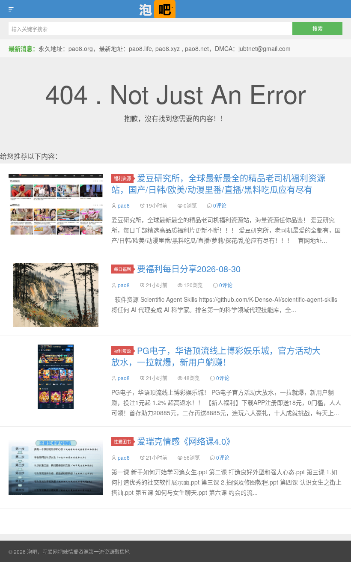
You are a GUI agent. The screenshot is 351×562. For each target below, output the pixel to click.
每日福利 (122, 269)
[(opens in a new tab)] (56, 204)
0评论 (219, 205)
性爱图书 (122, 441)
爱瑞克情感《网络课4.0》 (186, 441)
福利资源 (122, 178)
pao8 (124, 205)
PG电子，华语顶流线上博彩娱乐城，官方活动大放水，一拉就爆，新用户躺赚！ (216, 356)
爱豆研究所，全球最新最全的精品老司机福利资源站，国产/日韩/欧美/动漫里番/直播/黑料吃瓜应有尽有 (218, 184)
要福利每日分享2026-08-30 (189, 268)
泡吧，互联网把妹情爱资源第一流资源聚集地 (175, 9)
